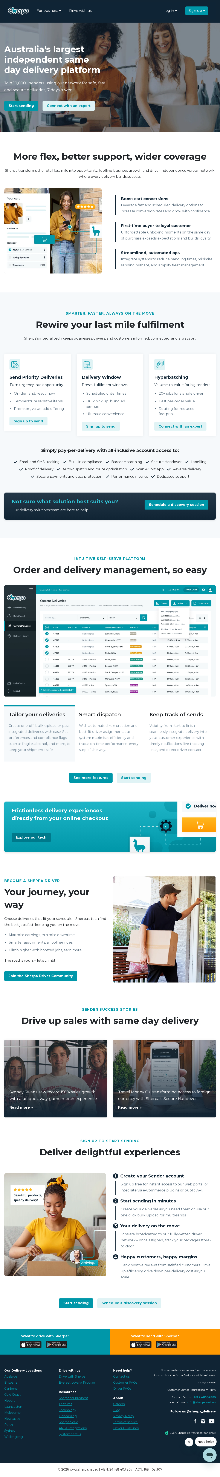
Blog (116, 1410)
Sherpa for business (73, 1398)
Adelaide (10, 1376)
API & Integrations (73, 1428)
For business (48, 11)
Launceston (13, 1407)
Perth (8, 1425)
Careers (119, 1404)
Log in (169, 11)
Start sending (21, 106)
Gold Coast (12, 1395)
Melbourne (12, 1413)
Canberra (11, 1388)
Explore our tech (31, 837)
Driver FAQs (122, 1388)
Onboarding (68, 1416)
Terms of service (125, 1422)
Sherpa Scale (68, 1422)
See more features (90, 778)
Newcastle (12, 1419)
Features (65, 1404)
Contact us (121, 1376)
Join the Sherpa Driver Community (41, 976)
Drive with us (80, 11)
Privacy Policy (123, 1416)
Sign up (196, 11)
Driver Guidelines (126, 1428)
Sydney (9, 1431)
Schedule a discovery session (176, 505)
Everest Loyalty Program (77, 1382)
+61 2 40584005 (205, 1397)
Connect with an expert (68, 106)
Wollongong (13, 1437)
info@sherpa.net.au (201, 1402)
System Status (70, 1434)
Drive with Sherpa (72, 1376)
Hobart (9, 1401)
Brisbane (10, 1382)
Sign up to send (28, 421)
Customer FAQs (125, 1382)
